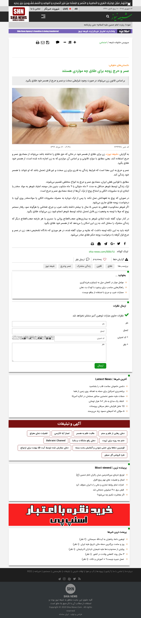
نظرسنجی (56, 571)
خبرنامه (37, 571)
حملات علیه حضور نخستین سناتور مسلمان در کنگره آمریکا (98, 396)
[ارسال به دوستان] (43, 42)
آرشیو (108, 571)
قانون (99, 266)
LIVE (65, 9)
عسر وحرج (66, 266)
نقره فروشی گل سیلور (114, 455)
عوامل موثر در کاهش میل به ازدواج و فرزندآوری (102, 282)
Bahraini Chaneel (56, 441)
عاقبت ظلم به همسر (85, 433)
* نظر (125, 345)
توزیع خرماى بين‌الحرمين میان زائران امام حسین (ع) (100, 475)
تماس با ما (35, 9)
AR (76, 9)
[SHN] (19, 14)
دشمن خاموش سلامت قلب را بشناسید (106, 386)
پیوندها (99, 571)
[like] (101, 259)
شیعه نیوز (112, 154)
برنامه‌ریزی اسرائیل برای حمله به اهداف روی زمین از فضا (99, 391)
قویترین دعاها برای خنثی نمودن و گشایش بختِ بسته (99, 448)
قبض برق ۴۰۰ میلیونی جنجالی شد (108, 490)
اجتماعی (103, 42)
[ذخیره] (47, 42)
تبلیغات (67, 571)
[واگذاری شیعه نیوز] (70, 30)
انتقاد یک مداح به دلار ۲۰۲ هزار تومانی (106, 401)
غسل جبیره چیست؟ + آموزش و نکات (103, 559)
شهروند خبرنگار (51, 9)
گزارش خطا (118, 260)
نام (127, 323)
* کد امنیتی (122, 337)
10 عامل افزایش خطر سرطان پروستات (106, 406)
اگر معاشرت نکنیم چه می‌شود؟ (110, 495)
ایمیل (125, 330)
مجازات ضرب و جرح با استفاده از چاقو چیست (103, 292)
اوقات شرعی (78, 571)
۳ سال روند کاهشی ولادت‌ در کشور (104, 554)
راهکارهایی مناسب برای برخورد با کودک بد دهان (101, 287)
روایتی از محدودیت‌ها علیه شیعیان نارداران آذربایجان (96, 549)
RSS (29, 571)
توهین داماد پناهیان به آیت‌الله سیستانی (101, 539)
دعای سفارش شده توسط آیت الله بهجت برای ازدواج (44, 448)
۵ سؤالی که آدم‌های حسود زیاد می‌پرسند (106, 411)
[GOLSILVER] (69, 515)
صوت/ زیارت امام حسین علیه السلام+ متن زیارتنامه (107, 25)
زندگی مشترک (84, 266)
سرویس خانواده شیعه (119, 42)
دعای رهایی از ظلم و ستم (112, 433)
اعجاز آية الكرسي (61, 433)
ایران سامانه (64, 614)
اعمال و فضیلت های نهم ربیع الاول (108, 480)
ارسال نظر (80, 260)
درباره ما (128, 571)
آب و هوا (90, 571)
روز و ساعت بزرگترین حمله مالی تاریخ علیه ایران (98, 544)
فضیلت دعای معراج (38, 433)
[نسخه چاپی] (37, 42)
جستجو (46, 571)
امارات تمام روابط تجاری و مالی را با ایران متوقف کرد (100, 485)
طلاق (110, 266)
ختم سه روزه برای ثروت (113, 441)
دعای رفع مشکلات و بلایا (83, 441)
